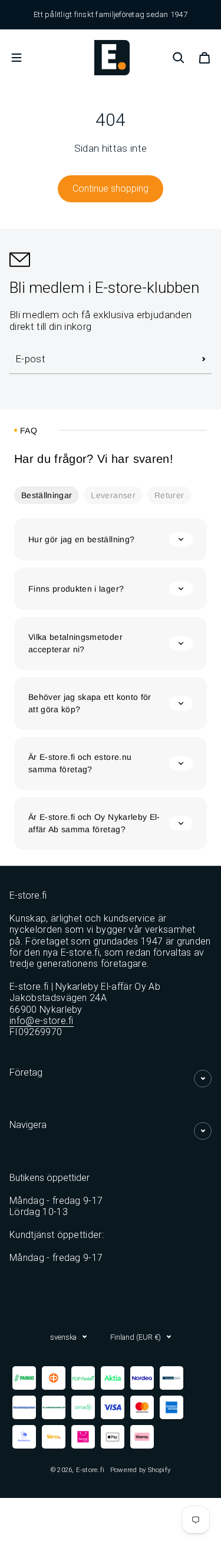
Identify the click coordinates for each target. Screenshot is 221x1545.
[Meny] (16, 58)
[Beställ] (204, 359)
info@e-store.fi (41, 1020)
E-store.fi (90, 1470)
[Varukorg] (204, 58)
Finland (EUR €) (135, 1337)
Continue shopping (110, 188)
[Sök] (178, 58)
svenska (63, 1337)
